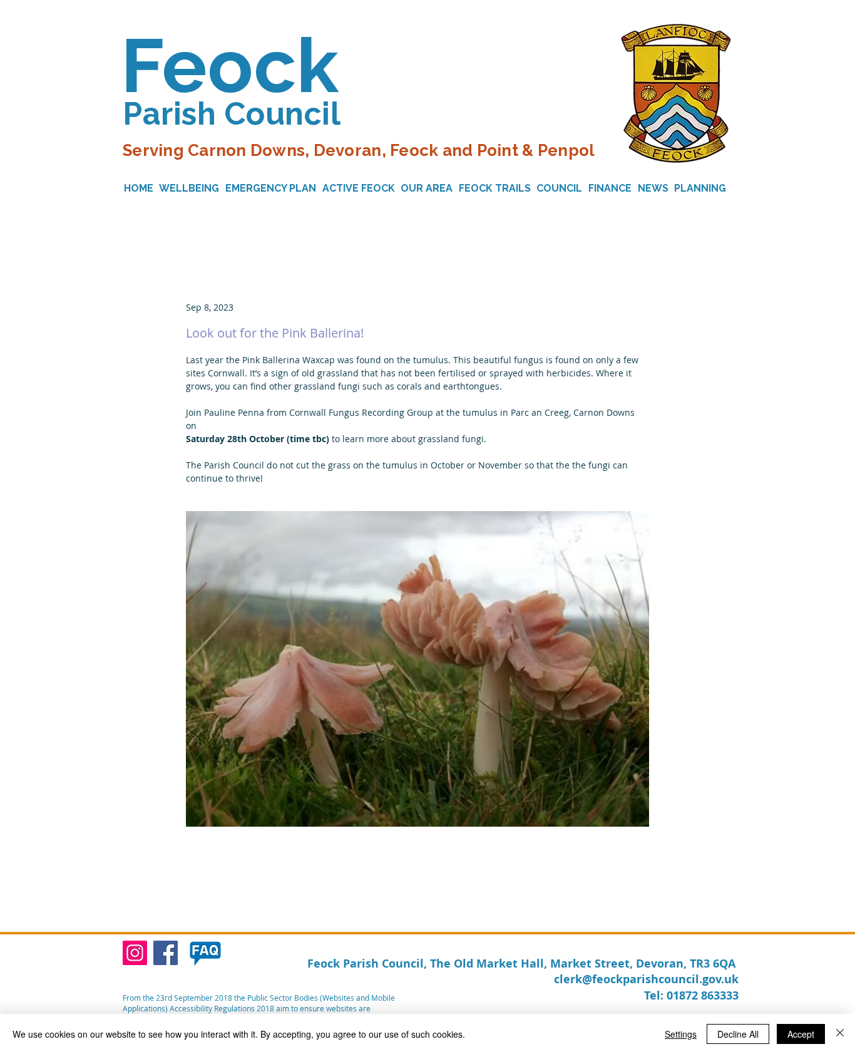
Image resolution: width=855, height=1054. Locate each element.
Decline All (738, 1034)
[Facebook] (165, 953)
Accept (800, 1034)
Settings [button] (681, 1034)
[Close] (839, 1034)
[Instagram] (135, 953)
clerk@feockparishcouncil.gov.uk (646, 979)
